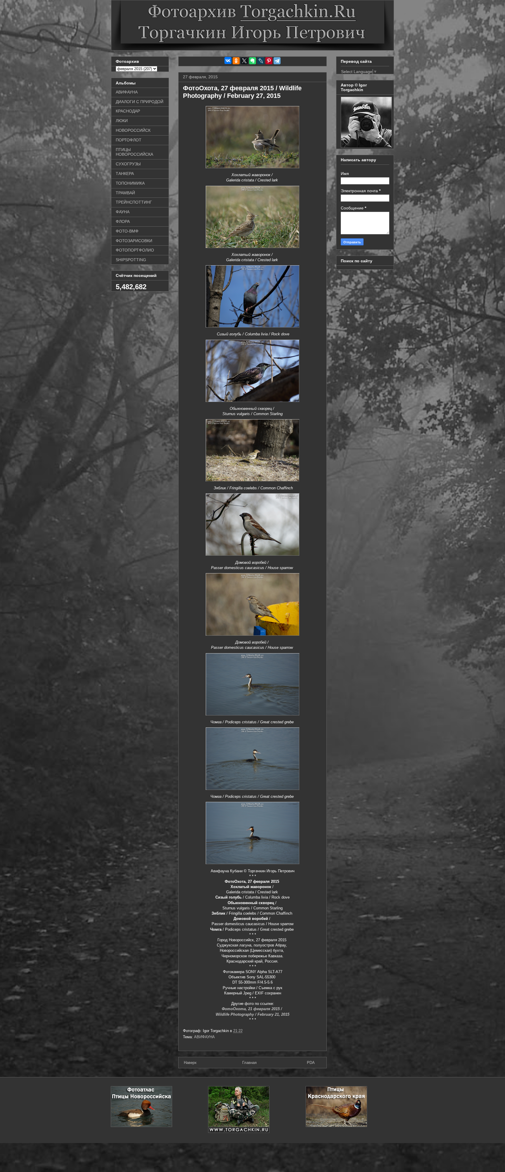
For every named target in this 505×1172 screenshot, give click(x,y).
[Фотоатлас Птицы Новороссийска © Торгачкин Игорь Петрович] (141, 1126)
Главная (249, 1062)
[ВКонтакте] (227, 60)
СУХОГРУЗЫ (128, 164)
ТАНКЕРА (125, 173)
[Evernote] (252, 60)
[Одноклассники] (236, 60)
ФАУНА (122, 211)
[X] (244, 60)
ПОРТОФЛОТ (128, 140)
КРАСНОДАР (128, 111)
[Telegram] (277, 60)
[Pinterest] (268, 60)
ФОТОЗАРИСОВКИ (134, 240)
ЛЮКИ (122, 120)
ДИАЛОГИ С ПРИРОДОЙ (139, 101)
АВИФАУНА (204, 1037)
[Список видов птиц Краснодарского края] (336, 1126)
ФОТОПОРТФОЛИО (135, 250)
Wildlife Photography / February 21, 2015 (252, 1014)
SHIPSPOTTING (131, 259)
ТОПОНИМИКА (130, 183)
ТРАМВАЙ (125, 192)
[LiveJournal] (260, 60)
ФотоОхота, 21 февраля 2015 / (252, 1009)
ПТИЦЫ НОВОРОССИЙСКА (134, 152)
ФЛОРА (123, 221)
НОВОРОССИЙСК (133, 130)
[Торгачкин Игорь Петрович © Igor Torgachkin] (366, 146)
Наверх (190, 1062)
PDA (311, 1062)
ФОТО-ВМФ (127, 231)
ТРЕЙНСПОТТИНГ (134, 202)
